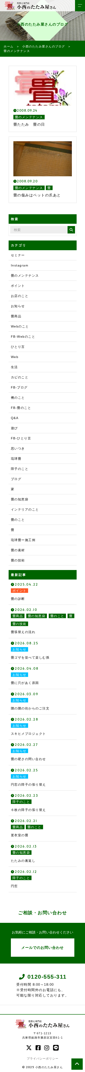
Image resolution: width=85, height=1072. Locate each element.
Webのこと (20, 326)
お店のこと (20, 296)
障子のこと (20, 469)
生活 (14, 367)
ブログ (16, 479)
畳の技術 (18, 560)
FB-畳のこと (21, 408)
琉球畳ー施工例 (23, 540)
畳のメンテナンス (25, 275)
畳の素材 (18, 550)
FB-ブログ (19, 387)
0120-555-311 (47, 977)
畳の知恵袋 (20, 499)
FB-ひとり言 (21, 438)
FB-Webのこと (23, 336)
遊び (14, 428)
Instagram (20, 265)
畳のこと (18, 519)
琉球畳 (16, 458)
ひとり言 (18, 347)
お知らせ (18, 306)
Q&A (15, 418)
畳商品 (16, 316)
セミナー (18, 255)
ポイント (18, 285)
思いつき (18, 448)
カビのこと (20, 377)
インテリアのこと (25, 509)
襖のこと (18, 397)
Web (15, 357)
